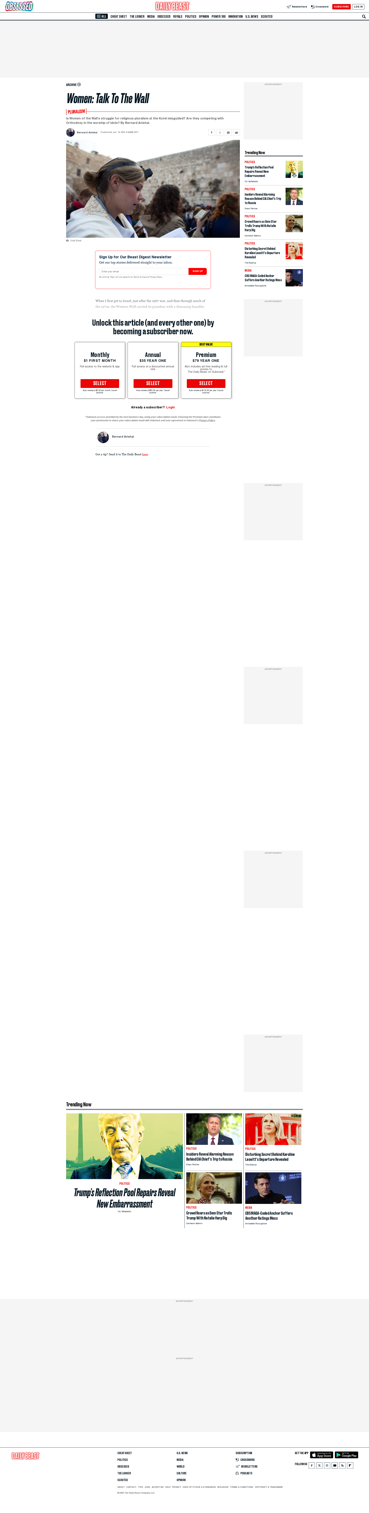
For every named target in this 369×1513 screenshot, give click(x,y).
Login (170, 407)
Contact (131, 1487)
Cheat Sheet (119, 16)
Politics (190, 16)
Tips (140, 1487)
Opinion (204, 16)
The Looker (137, 16)
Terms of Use (140, 277)
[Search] (364, 16)
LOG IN (358, 6)
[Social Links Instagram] (327, 1466)
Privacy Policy (156, 277)
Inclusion (222, 1487)
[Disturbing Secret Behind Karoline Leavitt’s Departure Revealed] (294, 258)
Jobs (147, 1487)
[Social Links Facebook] (312, 1466)
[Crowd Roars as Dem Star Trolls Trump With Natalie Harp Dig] (294, 231)
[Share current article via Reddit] (236, 132)
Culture (182, 1473)
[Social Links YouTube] (335, 1466)
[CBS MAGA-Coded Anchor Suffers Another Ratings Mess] (294, 285)
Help (168, 1487)
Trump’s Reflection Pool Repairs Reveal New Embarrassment (124, 1198)
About (121, 1487)
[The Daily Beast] (172, 7)
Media (151, 16)
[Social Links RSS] (342, 1466)
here (145, 454)
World (180, 1466)
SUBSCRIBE (341, 6)
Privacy (176, 1487)
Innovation (235, 16)
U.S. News (251, 16)
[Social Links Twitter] (319, 1466)
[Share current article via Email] (228, 132)
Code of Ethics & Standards (199, 1487)
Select (100, 383)
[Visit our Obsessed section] (31, 7)
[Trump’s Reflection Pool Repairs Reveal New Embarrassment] (294, 176)
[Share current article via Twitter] (220, 132)
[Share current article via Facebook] (211, 132)
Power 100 (219, 16)
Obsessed (163, 16)
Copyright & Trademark (269, 1487)
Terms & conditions (241, 1487)
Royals (177, 16)
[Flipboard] (350, 1466)
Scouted (267, 16)
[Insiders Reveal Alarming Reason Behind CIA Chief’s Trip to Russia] (294, 204)
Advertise (158, 1487)
